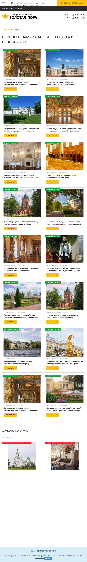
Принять (48, 558)
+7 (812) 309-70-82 (75, 17)
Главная (6, 30)
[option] (22, 457)
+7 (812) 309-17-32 (75, 14)
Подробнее (10, 89)
